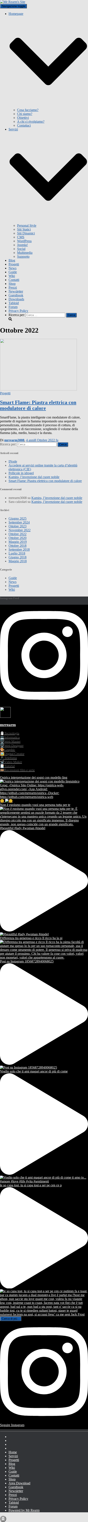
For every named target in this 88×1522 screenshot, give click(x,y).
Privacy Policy (18, 311)
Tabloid (14, 303)
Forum (13, 307)
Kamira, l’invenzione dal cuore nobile (34, 477)
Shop (12, 283)
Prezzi (13, 287)
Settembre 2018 (19, 549)
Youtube (12, 1445)
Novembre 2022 (20, 530)
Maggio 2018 (18, 561)
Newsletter (16, 291)
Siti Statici (24, 229)
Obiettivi (23, 117)
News (12, 268)
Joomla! (22, 245)
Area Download (19, 1483)
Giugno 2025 (17, 518)
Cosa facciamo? (27, 110)
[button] (48, 106)
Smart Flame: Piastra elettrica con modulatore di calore (38, 405)
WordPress (24, 241)
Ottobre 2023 (17, 526)
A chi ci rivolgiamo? (30, 121)
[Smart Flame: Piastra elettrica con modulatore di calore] (38, 389)
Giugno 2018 (17, 557)
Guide (13, 272)
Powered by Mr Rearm (24, 1510)
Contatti (14, 280)
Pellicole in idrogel (21, 473)
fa (42, 440)
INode (13, 461)
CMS (20, 237)
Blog (12, 260)
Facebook (12, 1438)
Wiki (12, 276)
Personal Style (26, 225)
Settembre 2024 (19, 522)
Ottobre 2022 (17, 534)
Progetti (14, 264)
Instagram (12, 1442)
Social (21, 249)
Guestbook (16, 295)
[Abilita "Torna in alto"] (3, 1519)
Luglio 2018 (17, 553)
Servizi (13, 1456)
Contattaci (24, 125)
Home (13, 1452)
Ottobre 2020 (17, 538)
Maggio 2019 (18, 542)
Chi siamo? (24, 114)
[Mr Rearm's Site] (12, 2)
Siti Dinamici (26, 233)
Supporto (23, 256)
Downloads (16, 299)
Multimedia (24, 252)
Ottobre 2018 (17, 545)
